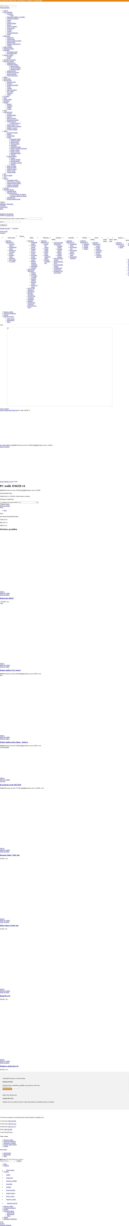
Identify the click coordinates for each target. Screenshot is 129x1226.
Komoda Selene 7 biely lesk (10, 855)
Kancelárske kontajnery (73, 257)
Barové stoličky (15, 66)
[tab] (66, 510)
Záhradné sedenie (12, 193)
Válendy (9, 45)
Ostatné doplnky (11, 23)
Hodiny (98, 249)
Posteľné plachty (15, 161)
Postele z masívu (15, 151)
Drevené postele (15, 144)
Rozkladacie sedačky (13, 120)
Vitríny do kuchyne (12, 75)
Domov (2, 410)
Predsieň (6, 102)
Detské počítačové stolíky (14, 41)
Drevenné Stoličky (16, 67)
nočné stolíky (7, 79)
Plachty (9, 25)
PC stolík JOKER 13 (6, 445)
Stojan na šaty (11, 28)
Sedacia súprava (11, 121)
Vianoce (6, 178)
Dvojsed (9, 113)
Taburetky (10, 93)
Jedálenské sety (11, 63)
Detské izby (10, 37)
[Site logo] (6, 4)
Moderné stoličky (15, 69)
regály (5, 110)
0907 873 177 (12, 1126)
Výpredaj (6, 188)
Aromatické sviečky (12, 180)
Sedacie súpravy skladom (14, 126)
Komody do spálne (12, 132)
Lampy (9, 20)
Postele (9, 137)
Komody (9, 56)
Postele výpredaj (15, 150)
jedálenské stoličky (9, 48)
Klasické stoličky (59, 249)
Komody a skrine (8, 55)
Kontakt (6, 1146)
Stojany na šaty (11, 170)
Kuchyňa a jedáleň (9, 61)
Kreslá (9, 86)
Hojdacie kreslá (11, 82)
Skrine (9, 58)
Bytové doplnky (8, 12)
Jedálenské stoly (11, 71)
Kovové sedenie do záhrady (18, 194)
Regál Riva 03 (5, 996)
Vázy (5, 177)
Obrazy (9, 22)
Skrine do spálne (11, 167)
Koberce (98, 252)
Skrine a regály (72, 254)
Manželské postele (16, 147)
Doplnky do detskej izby (14, 44)
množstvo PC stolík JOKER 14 (10, 502)
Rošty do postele (11, 166)
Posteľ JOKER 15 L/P (6, 481)
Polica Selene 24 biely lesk (9, 925)
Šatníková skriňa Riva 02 (9, 1066)
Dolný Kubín (10, 319)
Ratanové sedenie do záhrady (19, 196)
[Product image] (23, 590)
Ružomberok (10, 320)
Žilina (8, 322)
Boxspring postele (16, 139)
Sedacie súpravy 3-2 (12, 125)
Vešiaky (9, 107)
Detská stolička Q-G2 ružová (10, 670)
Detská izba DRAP (7, 598)
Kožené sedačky (11, 115)
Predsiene (9, 106)
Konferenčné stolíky (12, 85)
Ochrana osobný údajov (10, 1144)
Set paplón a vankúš (16, 163)
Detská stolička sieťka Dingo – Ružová (14, 742)
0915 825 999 (12, 1121)
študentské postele (16, 153)
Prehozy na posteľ (34, 286)
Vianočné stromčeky (12, 186)
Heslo (2, 222)
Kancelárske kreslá (12, 52)
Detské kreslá (10, 39)
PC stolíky (6, 96)
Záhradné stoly (11, 197)
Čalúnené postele (15, 140)
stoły (5, 174)
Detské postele (11, 42)
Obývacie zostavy (12, 90)
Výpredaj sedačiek (12, 129)
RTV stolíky (10, 91)
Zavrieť (2, 1223)
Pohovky (9, 117)
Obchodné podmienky (10, 1141)
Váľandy (13, 155)
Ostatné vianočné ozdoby (14, 183)
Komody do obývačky (10, 60)
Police (5, 98)
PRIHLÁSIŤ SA (7, 1089)
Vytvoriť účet (10, 215)
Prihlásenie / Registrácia (10, 1219)
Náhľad (2, 592)
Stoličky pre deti (59, 256)
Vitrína (9, 94)
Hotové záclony (8, 47)
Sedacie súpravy (8, 112)
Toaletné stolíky (11, 172)
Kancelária (6, 50)
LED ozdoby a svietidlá (13, 182)
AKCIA (6, 10)
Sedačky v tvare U (12, 128)
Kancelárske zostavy (73, 251)
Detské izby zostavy (46, 245)
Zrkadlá (9, 109)
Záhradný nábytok (9, 189)
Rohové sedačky (11, 118)
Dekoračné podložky (13, 18)
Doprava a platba (8, 1140)
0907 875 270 (12, 1124)
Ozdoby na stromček (13, 185)
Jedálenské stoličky (12, 64)
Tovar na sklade (8, 175)
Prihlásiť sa (3, 225)
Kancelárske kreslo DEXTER (10, 785)
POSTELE (7, 101)
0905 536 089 (8, 1129)
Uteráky (9, 31)
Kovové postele (33, 252)
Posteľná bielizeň (12, 156)
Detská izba (7, 36)
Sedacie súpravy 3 (16, 123)
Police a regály (8, 99)
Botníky (9, 104)
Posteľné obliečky (12, 26)
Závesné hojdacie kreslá (13, 199)
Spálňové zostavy (12, 169)
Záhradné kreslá (11, 191)
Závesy (9, 34)
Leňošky (9, 88)
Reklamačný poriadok (10, 1143)
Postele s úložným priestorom (19, 148)
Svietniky (9, 29)
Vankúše (13, 164)
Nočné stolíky (11, 136)
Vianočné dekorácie (12, 33)
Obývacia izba (7, 80)
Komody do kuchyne (13, 72)
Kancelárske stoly (12, 53)
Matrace (9, 134)
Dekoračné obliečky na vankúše (16, 17)
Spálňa (5, 131)
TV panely (12, 261)
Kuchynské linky (11, 74)
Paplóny (13, 158)
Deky (12, 15)
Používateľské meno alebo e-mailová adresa (12, 218)
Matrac (5, 77)
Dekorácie (10, 14)
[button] (4, 595)
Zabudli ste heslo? (5, 228)
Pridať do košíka (5, 504)
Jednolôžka (14, 145)
